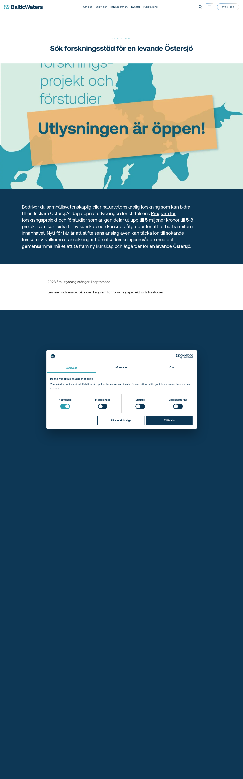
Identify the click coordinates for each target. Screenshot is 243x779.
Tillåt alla (169, 420)
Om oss (87, 7)
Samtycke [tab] (71, 367)
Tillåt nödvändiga (121, 420)
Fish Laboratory (119, 7)
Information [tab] (121, 367)
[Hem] (23, 7)
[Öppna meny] (209, 6)
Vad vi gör (101, 7)
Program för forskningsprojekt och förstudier (128, 292)
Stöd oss (228, 6)
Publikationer (150, 7)
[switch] (102, 406)
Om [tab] (172, 367)
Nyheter (135, 7)
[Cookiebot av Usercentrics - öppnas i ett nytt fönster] (178, 356)
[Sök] (200, 7)
